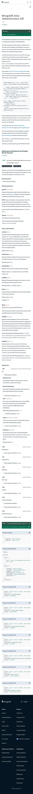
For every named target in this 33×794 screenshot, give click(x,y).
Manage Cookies (20, 734)
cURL (3, 73)
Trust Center (5, 739)
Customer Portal (20, 717)
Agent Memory (20, 778)
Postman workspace (7, 135)
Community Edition (6, 761)
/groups (12, 194)
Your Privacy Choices (24, 739)
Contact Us (19, 713)
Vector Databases (21, 752)
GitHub (3, 730)
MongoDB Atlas (6, 752)
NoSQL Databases (21, 757)
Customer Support (21, 730)
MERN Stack (19, 774)
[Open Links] (30, 2)
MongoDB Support (24, 127)
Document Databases (21, 761)
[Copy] (29, 31)
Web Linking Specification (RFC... (11, 410)
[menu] (5, 24)
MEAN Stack (19, 783)
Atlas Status (19, 721)
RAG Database (20, 765)
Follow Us (4, 743)
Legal (3, 721)
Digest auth (17, 166)
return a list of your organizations (18, 71)
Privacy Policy (5, 726)
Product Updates (20, 726)
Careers (4, 713)
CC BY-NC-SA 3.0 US (24, 143)
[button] (26, 702)
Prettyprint (4, 300)
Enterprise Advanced (7, 757)
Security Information (7, 734)
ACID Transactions (21, 770)
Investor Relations (6, 717)
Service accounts (8, 166)
